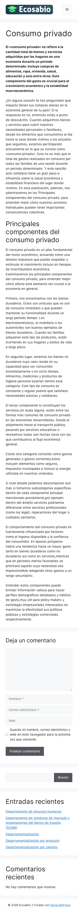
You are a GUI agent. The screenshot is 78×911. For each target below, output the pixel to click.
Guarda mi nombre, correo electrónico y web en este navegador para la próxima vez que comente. (40, 734)
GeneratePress (60, 905)
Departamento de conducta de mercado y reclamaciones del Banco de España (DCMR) (38, 823)
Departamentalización (22, 834)
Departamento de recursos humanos (34, 811)
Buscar (63, 777)
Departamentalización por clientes (32, 847)
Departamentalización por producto (32, 841)
